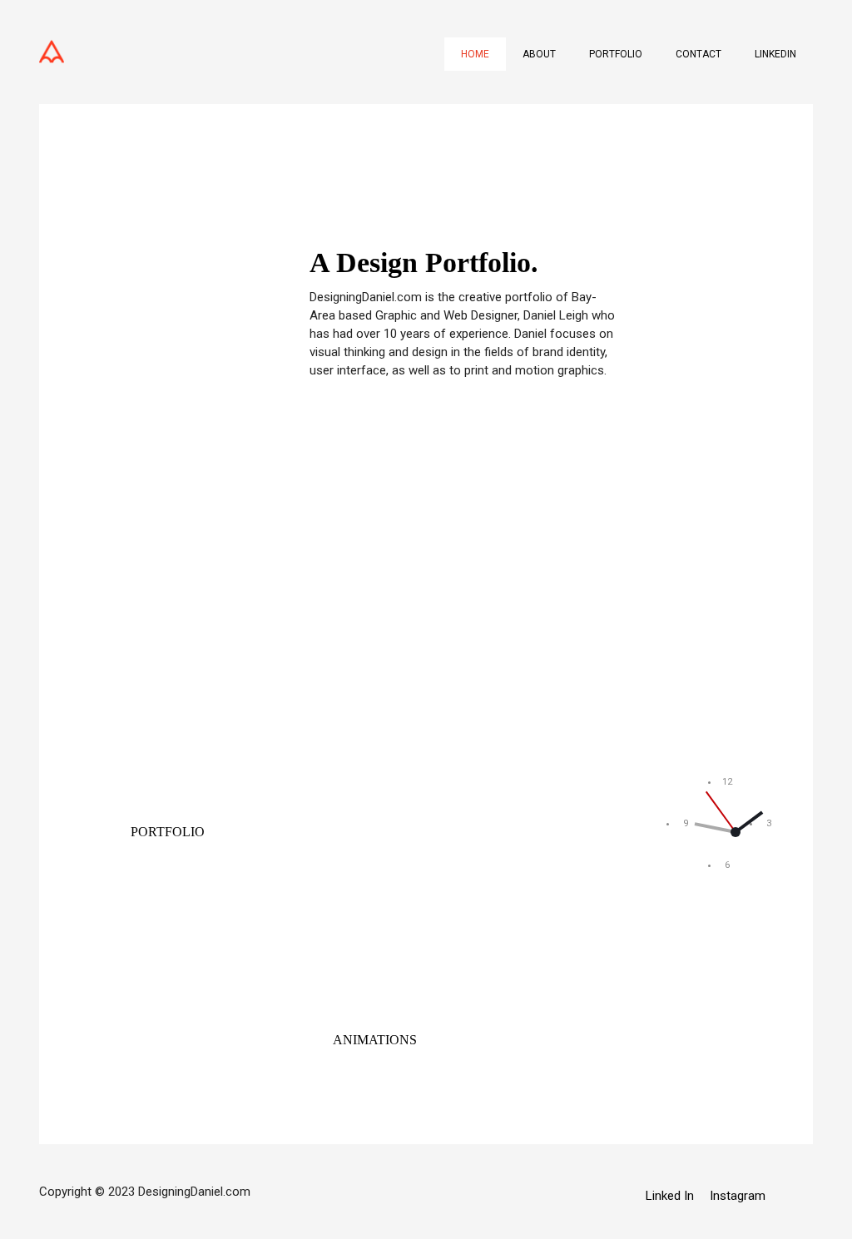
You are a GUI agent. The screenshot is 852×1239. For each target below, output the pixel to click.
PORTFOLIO (168, 832)
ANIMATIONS (375, 1040)
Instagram (737, 1195)
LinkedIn (775, 54)
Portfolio (615, 54)
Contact (698, 54)
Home (475, 54)
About (539, 54)
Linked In (670, 1195)
